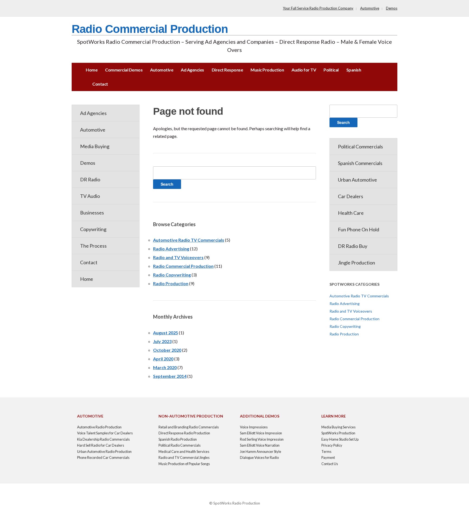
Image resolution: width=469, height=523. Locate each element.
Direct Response (227, 69)
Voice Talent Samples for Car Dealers (105, 433)
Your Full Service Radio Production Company (318, 8)
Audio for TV (303, 69)
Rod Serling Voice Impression (262, 439)
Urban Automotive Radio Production (104, 451)
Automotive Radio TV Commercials (188, 239)
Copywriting (93, 229)
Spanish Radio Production (178, 439)
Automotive (369, 8)
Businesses (92, 213)
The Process (93, 246)
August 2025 (165, 332)
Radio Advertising (171, 248)
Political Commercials (360, 147)
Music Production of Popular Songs (184, 464)
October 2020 (167, 350)
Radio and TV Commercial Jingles (184, 457)
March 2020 (165, 367)
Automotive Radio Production (99, 427)
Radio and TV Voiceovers (178, 257)
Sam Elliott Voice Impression (261, 433)
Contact (100, 83)
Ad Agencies (192, 69)
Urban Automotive (357, 180)
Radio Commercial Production (150, 29)
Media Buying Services (338, 427)
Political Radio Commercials (180, 445)
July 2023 (162, 341)
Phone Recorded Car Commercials (103, 457)
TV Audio (90, 196)
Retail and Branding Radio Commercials (189, 427)
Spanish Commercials (360, 163)
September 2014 (169, 376)
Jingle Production (356, 263)
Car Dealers (350, 196)
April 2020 (163, 358)
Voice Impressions (254, 427)
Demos (391, 8)
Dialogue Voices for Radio (259, 457)
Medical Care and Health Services (184, 451)
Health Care (351, 213)
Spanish (353, 69)
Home (91, 69)
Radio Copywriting (172, 274)
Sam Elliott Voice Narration (260, 445)
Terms (326, 451)
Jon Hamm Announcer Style (260, 451)
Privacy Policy (331, 445)
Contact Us (329, 464)
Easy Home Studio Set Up (340, 439)
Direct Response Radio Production (184, 433)
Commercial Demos (123, 69)
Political (331, 69)
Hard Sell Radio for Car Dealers (100, 445)
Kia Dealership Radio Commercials (103, 439)
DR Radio (90, 179)
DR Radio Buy (352, 246)
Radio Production (170, 283)
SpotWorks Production (338, 433)
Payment (328, 457)
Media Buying (94, 146)
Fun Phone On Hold (358, 229)
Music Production (267, 69)
